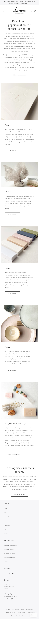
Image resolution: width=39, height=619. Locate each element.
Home (5, 508)
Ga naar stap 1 (12, 150)
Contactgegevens (22, 612)
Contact (6, 533)
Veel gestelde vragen (9, 557)
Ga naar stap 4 (12, 370)
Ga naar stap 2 (12, 214)
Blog (5, 529)
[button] (4, 11)
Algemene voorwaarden (10, 545)
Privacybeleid (29, 609)
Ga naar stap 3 (12, 293)
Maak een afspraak (19, 75)
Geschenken (7, 525)
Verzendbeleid (31, 612)
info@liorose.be (13, 599)
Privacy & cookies (9, 549)
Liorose (12, 609)
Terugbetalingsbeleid (11, 612)
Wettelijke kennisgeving (14, 615)
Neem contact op (19, 494)
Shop (5, 512)
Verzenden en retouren (10, 553)
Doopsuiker (7, 517)
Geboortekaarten (8, 521)
